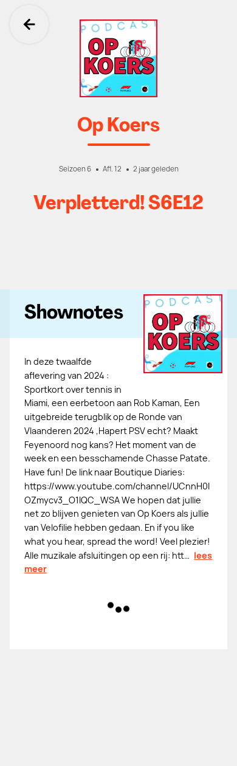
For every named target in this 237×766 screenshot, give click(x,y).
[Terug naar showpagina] (118, 58)
